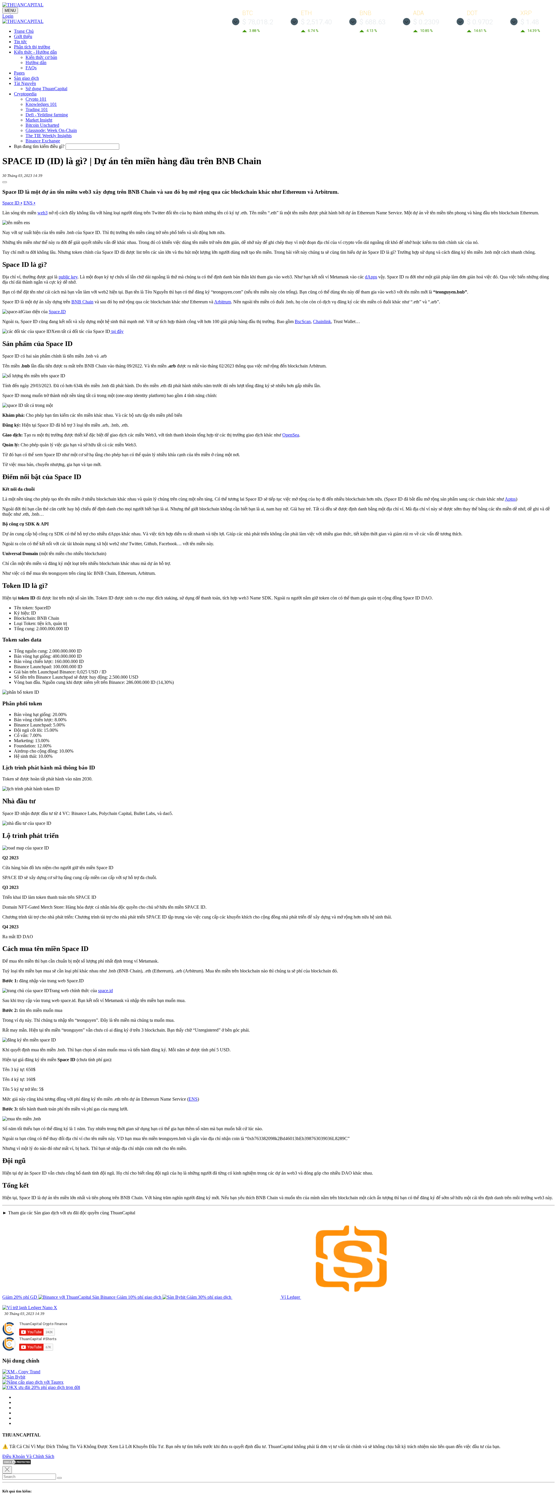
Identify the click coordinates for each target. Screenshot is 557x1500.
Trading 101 (37, 109)
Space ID (12, 202)
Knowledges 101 (41, 104)
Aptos (510, 499)
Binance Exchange (43, 140)
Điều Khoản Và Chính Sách (28, 1456)
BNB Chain (82, 301)
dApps (371, 276)
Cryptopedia (25, 93)
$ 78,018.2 (257, 22)
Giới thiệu (23, 36)
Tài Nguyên (25, 83)
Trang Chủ (24, 31)
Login (7, 16)
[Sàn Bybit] (13, 1376)
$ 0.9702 (480, 22)
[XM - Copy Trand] (21, 1371)
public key (68, 276)
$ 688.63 (372, 22)
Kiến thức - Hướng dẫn (35, 52)
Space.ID (57, 311)
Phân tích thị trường (32, 46)
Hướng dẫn (36, 62)
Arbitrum (222, 301)
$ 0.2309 (426, 22)
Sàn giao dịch (26, 78)
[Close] (7, 1470)
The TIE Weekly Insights (49, 135)
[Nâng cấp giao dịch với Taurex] (33, 1382)
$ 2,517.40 (316, 22)
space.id (105, 990)
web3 (42, 212)
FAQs (31, 67)
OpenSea (290, 434)
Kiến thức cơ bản (41, 57)
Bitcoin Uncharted (42, 125)
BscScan (303, 321)
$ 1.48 (529, 22)
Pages (19, 72)
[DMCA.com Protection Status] (16, 1463)
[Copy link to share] (4, 182)
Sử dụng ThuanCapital (46, 88)
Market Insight (39, 119)
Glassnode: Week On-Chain (51, 130)
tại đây (117, 331)
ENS (29, 202)
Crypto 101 (36, 99)
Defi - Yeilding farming (47, 114)
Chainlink (322, 321)
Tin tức (20, 41)
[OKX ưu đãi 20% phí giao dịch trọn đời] (41, 1387)
